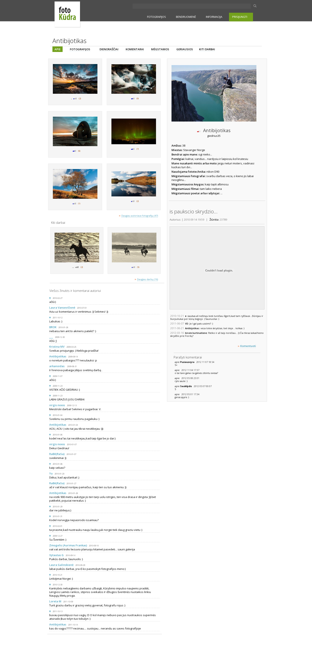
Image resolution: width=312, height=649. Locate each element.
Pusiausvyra (187, 362)
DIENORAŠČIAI (109, 49)
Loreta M (55, 601)
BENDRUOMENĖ (186, 17)
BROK (52, 327)
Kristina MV (57, 346)
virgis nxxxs (57, 405)
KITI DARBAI (207, 49)
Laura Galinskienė (61, 565)
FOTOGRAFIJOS (156, 17)
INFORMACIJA (214, 17)
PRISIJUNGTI (239, 17)
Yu (51, 473)
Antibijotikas (57, 356)
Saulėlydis (186, 386)
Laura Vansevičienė (62, 307)
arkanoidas (57, 366)
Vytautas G (56, 555)
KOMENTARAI (135, 49)
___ (51, 337)
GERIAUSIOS (184, 49)
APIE (57, 49)
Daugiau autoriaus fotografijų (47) (139, 215)
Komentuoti (248, 346)
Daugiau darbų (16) (147, 279)
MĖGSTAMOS (160, 49)
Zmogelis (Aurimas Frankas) (68, 545)
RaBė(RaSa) (57, 454)
